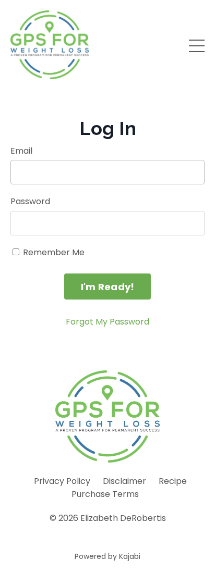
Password (30, 201)
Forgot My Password (107, 322)
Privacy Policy (62, 481)
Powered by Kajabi (107, 556)
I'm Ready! (108, 286)
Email (21, 151)
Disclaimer (124, 481)
